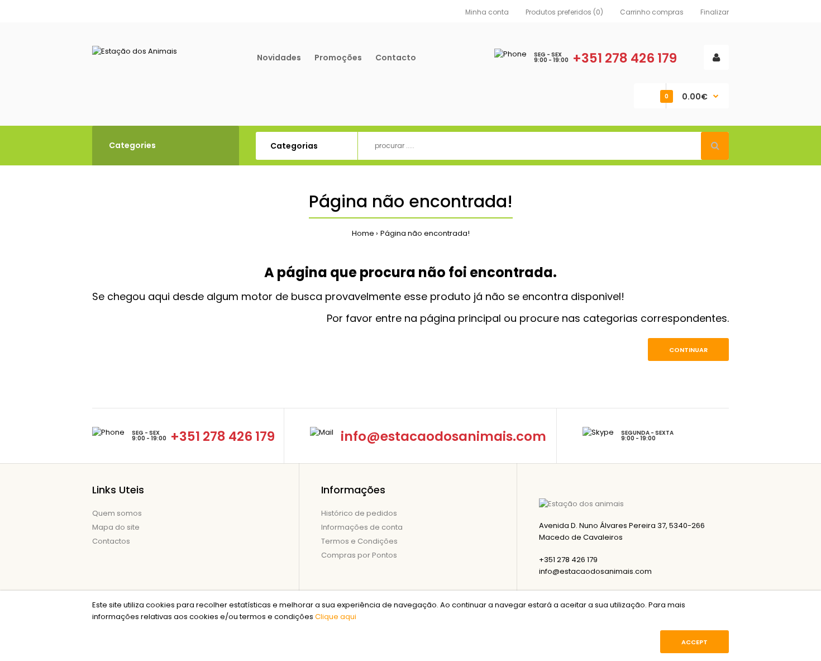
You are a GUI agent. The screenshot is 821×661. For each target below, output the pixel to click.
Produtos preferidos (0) (564, 12)
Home (363, 233)
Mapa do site (116, 527)
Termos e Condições (359, 541)
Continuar (688, 349)
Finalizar (714, 12)
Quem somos (117, 513)
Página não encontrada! (425, 233)
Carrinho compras (652, 12)
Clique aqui (335, 616)
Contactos (111, 541)
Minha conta (487, 12)
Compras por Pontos (359, 555)
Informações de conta (362, 527)
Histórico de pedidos (359, 513)
